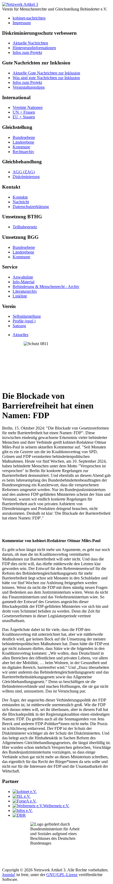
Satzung (19, 326)
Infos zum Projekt (27, 52)
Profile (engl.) (24, 321)
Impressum (22, 23)
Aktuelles (20, 334)
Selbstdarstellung (27, 316)
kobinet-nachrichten (29, 18)
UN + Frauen (24, 112)
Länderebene (23, 142)
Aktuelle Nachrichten (30, 43)
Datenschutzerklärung (31, 206)
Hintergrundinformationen (34, 48)
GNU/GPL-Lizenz (62, 874)
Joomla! (8, 874)
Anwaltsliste (23, 277)
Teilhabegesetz (25, 227)
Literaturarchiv (25, 291)
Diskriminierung (26, 176)
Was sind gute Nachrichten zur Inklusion (46, 77)
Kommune (21, 147)
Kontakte (20, 197)
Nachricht (21, 202)
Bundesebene (24, 137)
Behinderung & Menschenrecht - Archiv (46, 286)
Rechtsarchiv (23, 151)
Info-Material (23, 282)
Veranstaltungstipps (29, 87)
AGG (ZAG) (24, 172)
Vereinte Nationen (28, 107)
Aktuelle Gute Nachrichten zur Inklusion (46, 73)
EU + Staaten (24, 117)
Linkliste (20, 296)
